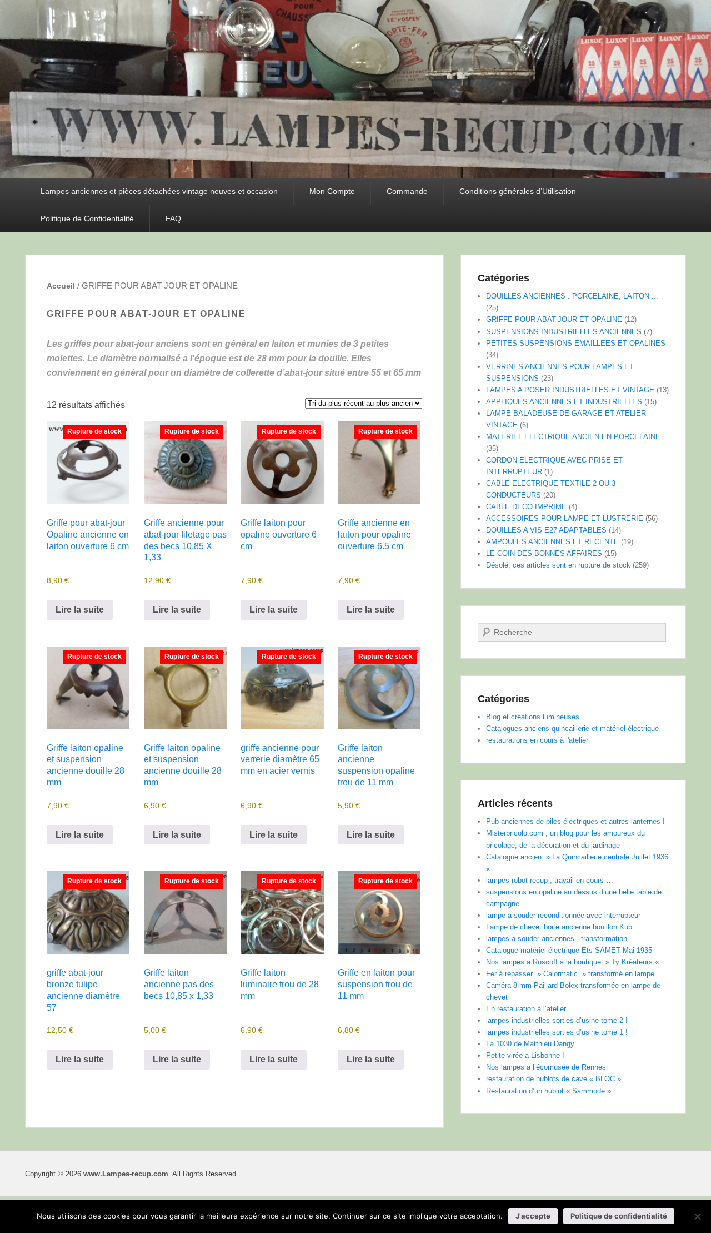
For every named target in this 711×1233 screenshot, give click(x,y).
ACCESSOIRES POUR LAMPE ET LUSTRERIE (564, 518)
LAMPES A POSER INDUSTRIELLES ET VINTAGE (570, 390)
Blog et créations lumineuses (532, 717)
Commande (407, 191)
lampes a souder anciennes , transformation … (561, 938)
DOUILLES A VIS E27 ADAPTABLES (546, 530)
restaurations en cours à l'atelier (537, 740)
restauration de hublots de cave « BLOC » (553, 1079)
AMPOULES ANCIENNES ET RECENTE (552, 542)
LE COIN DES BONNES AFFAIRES (544, 553)
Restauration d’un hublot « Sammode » (548, 1091)
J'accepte (532, 1215)
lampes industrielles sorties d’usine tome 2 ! (557, 1020)
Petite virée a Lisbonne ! (525, 1055)
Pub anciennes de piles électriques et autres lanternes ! (575, 821)
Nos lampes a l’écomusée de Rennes (546, 1067)
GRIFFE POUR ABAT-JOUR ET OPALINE (554, 319)
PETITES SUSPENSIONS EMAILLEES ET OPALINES (575, 343)
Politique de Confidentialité (87, 218)
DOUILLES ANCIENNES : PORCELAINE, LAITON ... (572, 296)
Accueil (61, 285)
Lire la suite (80, 609)
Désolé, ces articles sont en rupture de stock (558, 565)
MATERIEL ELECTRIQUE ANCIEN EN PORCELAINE (573, 436)
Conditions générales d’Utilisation (517, 191)
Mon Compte (332, 191)
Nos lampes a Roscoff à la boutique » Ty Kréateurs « (573, 962)
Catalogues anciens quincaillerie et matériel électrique (572, 728)
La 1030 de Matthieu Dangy (530, 1044)
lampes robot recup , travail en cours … (549, 880)
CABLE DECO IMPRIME (526, 507)
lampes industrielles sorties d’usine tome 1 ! (557, 1032)
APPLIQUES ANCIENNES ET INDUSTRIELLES (564, 401)
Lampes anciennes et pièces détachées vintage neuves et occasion (159, 191)
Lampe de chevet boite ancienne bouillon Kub (559, 927)
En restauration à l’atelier (526, 1009)
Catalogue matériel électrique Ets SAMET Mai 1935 (569, 950)
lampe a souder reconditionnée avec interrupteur (563, 915)
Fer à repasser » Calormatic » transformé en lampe (570, 974)
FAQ (173, 218)
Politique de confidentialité (618, 1215)
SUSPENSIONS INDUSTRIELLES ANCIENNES (564, 331)
